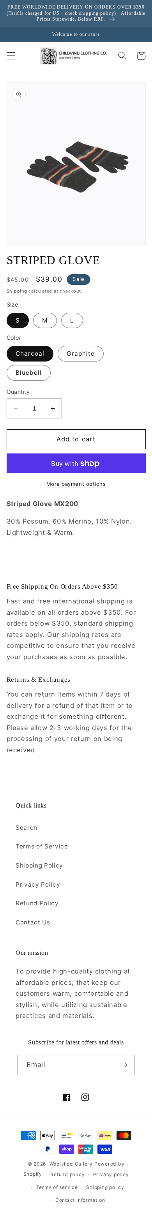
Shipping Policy (39, 865)
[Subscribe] (124, 1065)
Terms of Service (42, 846)
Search (26, 827)
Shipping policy (105, 1187)
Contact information (80, 1200)
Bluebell (29, 372)
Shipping (17, 291)
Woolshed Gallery (71, 1164)
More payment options (76, 484)
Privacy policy (111, 1174)
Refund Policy (37, 903)
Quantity (18, 391)
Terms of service (57, 1187)
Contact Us (33, 922)
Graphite (81, 353)
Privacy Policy (38, 884)
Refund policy (67, 1174)
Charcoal (30, 353)
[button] (10, 55)
